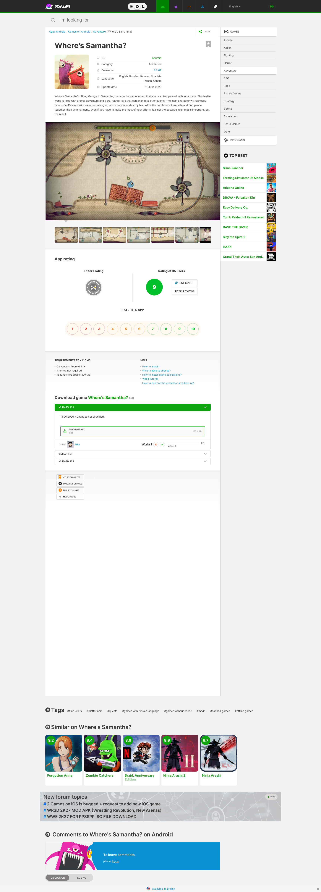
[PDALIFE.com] (56, 6)
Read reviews (184, 291)
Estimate (185, 282)
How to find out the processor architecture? (168, 383)
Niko (77, 444)
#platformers (94, 710)
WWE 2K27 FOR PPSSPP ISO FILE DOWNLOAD (90, 816)
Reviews (81, 877)
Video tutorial (150, 378)
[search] (153, 20)
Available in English (163, 888)
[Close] (318, 889)
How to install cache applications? (162, 374)
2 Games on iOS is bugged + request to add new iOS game (102, 804)
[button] (217, 125)
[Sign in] (272, 6)
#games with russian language (140, 710)
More (272, 797)
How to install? (151, 366)
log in (115, 861)
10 (193, 329)
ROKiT (157, 70)
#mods (201, 710)
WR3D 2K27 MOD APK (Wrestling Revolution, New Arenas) (102, 810)
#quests (112, 710)
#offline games (244, 710)
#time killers (74, 710)
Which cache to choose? (156, 370)
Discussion (58, 877)
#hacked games (220, 710)
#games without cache (178, 710)
